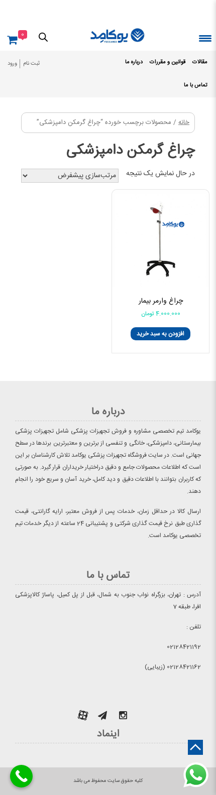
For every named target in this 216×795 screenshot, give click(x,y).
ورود (12, 63)
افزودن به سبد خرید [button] (160, 334)
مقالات (199, 62)
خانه (183, 122)
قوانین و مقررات (167, 62)
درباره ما (134, 62)
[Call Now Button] (21, 776)
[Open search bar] (43, 36)
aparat (82, 715)
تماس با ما (195, 85)
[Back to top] (195, 747)
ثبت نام (31, 63)
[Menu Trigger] (205, 38)
